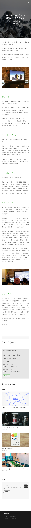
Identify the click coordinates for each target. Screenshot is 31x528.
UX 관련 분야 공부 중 (9, 364)
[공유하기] (6, 342)
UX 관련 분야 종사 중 (9, 369)
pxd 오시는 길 (13, 516)
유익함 (14, 358)
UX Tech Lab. (13, 518)
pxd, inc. (6, 516)
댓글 (3, 480)
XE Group (6, 518)
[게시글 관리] (8, 342)
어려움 (18, 355)
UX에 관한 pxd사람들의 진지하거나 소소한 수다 (12, 488)
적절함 (15, 355)
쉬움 (14, 355)
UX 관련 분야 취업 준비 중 (10, 366)
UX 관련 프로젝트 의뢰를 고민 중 (12, 371)
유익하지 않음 (16, 358)
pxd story (6, 485)
